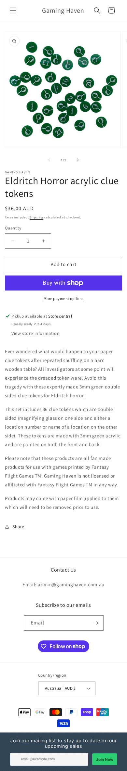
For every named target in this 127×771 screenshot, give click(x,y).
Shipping (36, 217)
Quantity (13, 228)
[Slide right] (78, 160)
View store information (35, 333)
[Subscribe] (96, 623)
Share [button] (18, 526)
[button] (13, 10)
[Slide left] (49, 160)
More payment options (64, 298)
